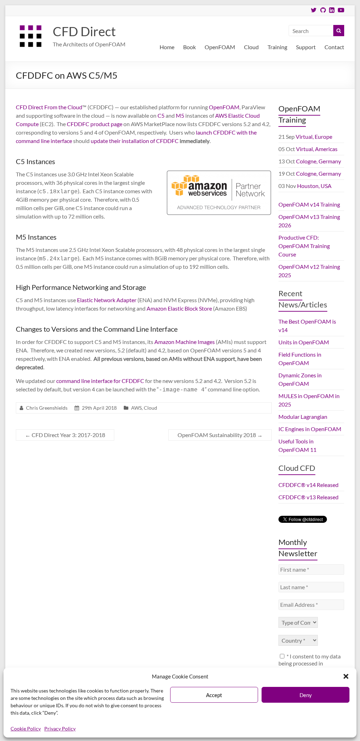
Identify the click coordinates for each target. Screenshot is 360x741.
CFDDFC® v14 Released (308, 484)
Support (306, 47)
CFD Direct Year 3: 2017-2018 (65, 434)
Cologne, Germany (318, 161)
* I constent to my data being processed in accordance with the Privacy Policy (309, 667)
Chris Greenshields (47, 408)
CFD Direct (84, 31)
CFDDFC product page (94, 124)
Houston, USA (314, 185)
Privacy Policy (60, 729)
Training (277, 47)
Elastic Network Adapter (106, 300)
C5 (161, 115)
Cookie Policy (26, 729)
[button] (345, 676)
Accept (214, 695)
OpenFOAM (220, 47)
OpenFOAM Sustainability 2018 (220, 434)
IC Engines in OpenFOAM (309, 428)
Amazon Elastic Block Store (179, 308)
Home (167, 47)
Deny (306, 695)
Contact (334, 47)
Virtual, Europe (314, 136)
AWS (221, 115)
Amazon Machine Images (184, 341)
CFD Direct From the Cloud (49, 107)
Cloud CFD (296, 468)
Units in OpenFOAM (303, 342)
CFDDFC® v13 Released (308, 497)
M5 (180, 115)
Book (189, 47)
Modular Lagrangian (302, 416)
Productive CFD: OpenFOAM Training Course (304, 246)
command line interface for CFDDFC (100, 380)
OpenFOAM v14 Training (309, 204)
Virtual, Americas (317, 148)
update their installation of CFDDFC (135, 140)
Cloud (251, 47)
